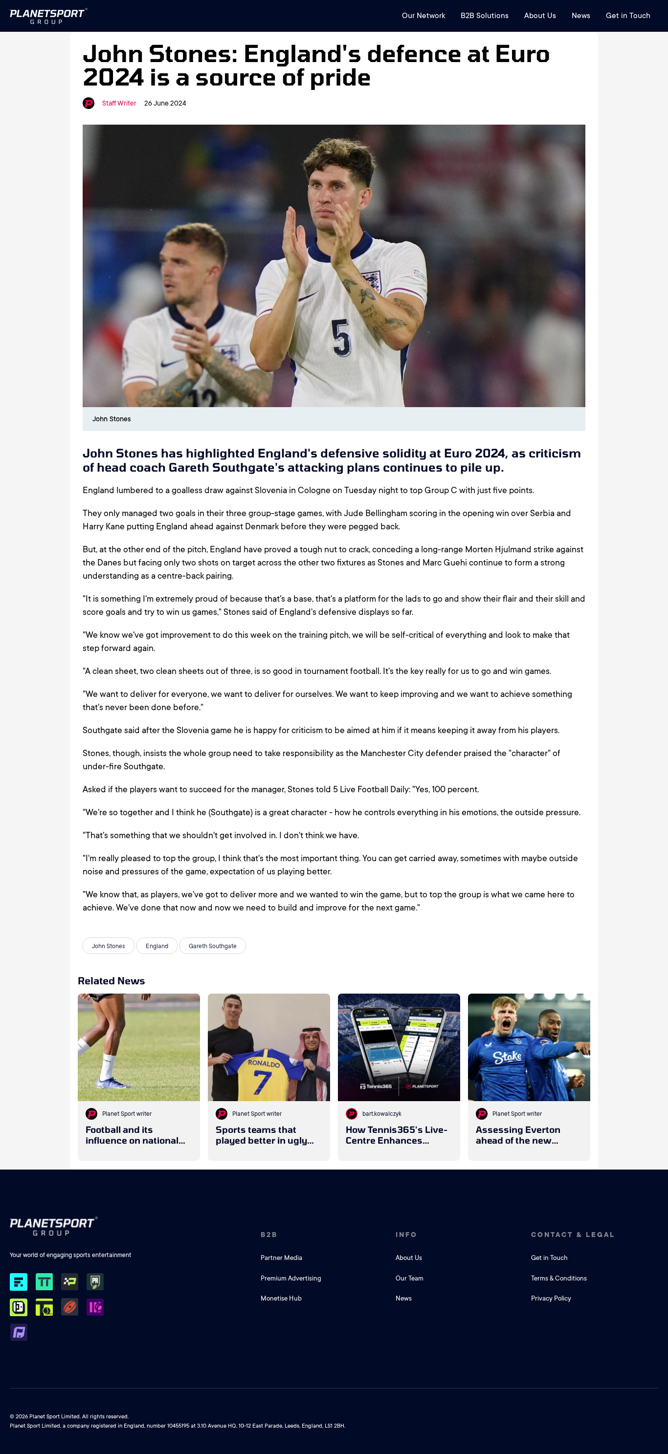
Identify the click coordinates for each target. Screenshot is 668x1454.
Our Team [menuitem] (409, 1278)
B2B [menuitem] (269, 1234)
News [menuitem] (581, 15)
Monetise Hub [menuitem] (281, 1298)
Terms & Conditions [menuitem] (559, 1278)
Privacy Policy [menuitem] (551, 1298)
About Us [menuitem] (540, 15)
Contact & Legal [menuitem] (573, 1234)
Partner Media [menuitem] (281, 1257)
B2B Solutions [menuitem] (485, 15)
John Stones (108, 946)
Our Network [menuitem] (423, 15)
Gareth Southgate (213, 946)
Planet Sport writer (127, 1113)
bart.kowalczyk (381, 1113)
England (157, 946)
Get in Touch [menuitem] (628, 15)
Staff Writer (119, 103)
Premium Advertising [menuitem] (291, 1278)
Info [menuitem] (407, 1234)
